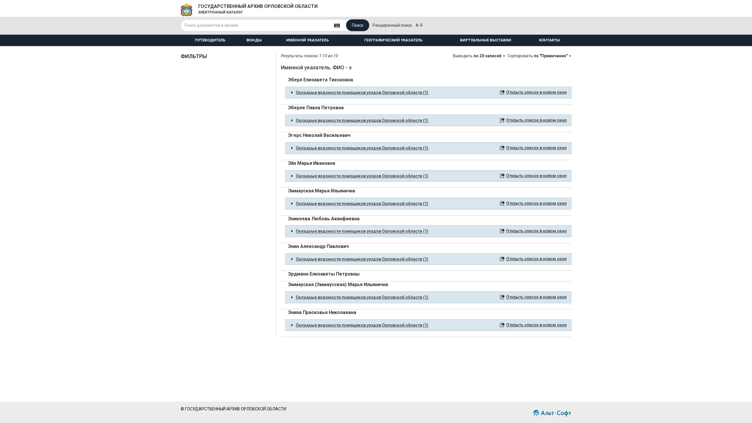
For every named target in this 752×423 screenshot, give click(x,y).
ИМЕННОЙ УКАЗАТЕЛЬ (307, 40)
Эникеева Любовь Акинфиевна (324, 218)
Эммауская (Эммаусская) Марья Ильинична (338, 284)
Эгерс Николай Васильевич (319, 135)
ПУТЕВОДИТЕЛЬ (210, 40)
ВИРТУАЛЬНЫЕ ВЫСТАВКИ (485, 40)
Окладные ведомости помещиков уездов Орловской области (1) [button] (362, 92)
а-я (419, 25)
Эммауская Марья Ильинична (321, 191)
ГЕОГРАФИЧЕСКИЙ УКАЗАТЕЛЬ (393, 40)
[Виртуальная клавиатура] (337, 25)
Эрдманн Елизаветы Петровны (324, 274)
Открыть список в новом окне (536, 92)
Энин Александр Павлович (318, 246)
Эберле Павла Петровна (316, 107)
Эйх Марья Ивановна (311, 163)
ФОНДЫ (254, 40)
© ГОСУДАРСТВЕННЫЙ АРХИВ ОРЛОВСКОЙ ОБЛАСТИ (233, 409)
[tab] (428, 92)
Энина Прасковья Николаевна (322, 312)
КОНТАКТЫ (549, 40)
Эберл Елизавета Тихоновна (320, 80)
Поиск (357, 25)
